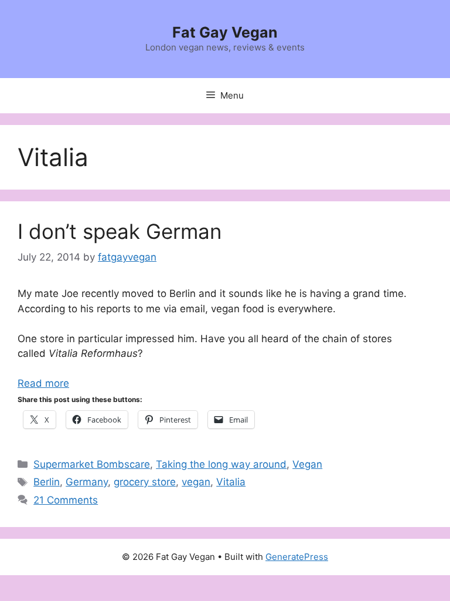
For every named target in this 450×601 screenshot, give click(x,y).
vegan (196, 482)
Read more (43, 383)
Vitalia (231, 482)
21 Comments (65, 500)
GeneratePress (296, 556)
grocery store (145, 482)
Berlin (46, 482)
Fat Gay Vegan (225, 32)
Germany (87, 482)
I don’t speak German (119, 231)
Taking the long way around (221, 464)
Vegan (307, 464)
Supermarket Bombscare (91, 464)
